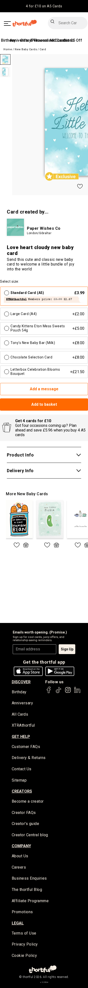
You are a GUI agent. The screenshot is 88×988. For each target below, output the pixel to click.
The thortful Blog (27, 889)
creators (22, 791)
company (21, 846)
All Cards (20, 714)
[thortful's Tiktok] (58, 692)
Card (43, 49)
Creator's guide (25, 823)
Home (7, 49)
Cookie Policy (24, 955)
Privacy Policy (25, 944)
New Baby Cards (26, 49)
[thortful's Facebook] (49, 692)
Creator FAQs (24, 812)
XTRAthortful (23, 725)
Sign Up (67, 649)
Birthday (8, 40)
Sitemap (19, 780)
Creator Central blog (30, 835)
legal (18, 923)
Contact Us (22, 769)
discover (21, 682)
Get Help (21, 736)
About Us (20, 856)
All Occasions (61, 40)
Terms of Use (24, 933)
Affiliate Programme (30, 901)
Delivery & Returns (29, 757)
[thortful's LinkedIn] (77, 692)
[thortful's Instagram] (68, 692)
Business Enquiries (29, 878)
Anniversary (22, 703)
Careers (19, 867)
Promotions (22, 912)
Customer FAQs (26, 746)
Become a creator (28, 801)
